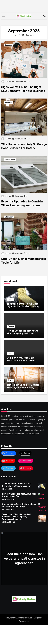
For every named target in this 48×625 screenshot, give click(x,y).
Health (10, 299)
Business (8, 45)
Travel (10, 380)
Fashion (11, 326)
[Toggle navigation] (3, 15)
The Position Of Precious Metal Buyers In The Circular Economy (23, 305)
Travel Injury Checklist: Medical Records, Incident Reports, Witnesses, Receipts (23, 387)
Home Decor (10, 160)
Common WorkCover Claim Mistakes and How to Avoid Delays (21, 360)
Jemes (8, 81)
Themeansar (24, 621)
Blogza (37, 618)
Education (9, 217)
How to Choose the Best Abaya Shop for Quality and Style (22, 332)
